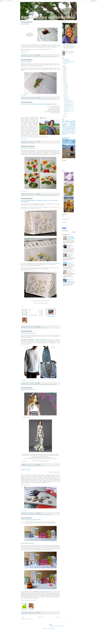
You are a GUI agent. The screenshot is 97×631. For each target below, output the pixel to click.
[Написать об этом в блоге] (36, 55)
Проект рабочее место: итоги (28, 333)
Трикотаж (68, 133)
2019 (64, 77)
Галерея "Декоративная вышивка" (68, 61)
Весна (63, 120)
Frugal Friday (41, 315)
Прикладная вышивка (66, 131)
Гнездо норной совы (51, 477)
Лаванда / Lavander (26, 61)
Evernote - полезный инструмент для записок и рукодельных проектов (39, 104)
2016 (64, 80)
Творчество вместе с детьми (37, 613)
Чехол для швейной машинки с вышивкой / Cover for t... (69, 105)
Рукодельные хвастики (51, 316)
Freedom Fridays (24, 315)
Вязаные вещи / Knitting (67, 126)
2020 (64, 76)
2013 (64, 116)
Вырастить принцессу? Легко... (29, 389)
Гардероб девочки (34, 465)
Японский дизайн (49, 195)
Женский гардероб (40, 465)
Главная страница (40, 617)
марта (65, 95)
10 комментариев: (31, 464)
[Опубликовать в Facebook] (38, 55)
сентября (65, 87)
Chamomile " (52, 267)
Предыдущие (57, 617)
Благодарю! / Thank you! (29, 56)
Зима (63, 130)
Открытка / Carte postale (47, 56)
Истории (67, 130)
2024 (64, 70)
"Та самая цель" (29, 337)
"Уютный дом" (24, 323)
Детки (24, 613)
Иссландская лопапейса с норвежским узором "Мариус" (70, 246)
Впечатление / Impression (27, 384)
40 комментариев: (31, 193)
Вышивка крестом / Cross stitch (38, 56)
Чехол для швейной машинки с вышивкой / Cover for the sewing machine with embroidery (71, 237)
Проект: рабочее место (51, 384)
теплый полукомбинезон (54, 340)
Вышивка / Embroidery (27, 195)
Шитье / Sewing (33, 327)
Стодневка (64, 133)
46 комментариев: (31, 326)
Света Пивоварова (70, 51)
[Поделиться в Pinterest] (39, 55)
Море (72, 130)
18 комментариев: (31, 141)
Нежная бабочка (25, 24)
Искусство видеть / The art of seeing (45, 514)
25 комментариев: (31, 97)
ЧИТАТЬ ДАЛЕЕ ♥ (24, 52)
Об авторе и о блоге (66, 60)
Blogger (53, 628)
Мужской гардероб (45, 384)
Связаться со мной (66, 62)
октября (65, 85)
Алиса (25, 56)
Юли (48, 44)
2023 (64, 72)
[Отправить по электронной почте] (35, 55)
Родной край (73, 132)
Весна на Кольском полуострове (70, 263)
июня (65, 91)
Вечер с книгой (70, 120)
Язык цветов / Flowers (43, 195)
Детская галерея (24, 609)
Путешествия (67, 132)
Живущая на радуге (48, 591)
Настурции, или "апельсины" (28, 148)
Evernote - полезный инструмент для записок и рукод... (69, 101)
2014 (64, 115)
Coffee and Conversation (33, 315)
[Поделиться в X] (37, 55)
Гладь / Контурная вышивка (35, 195)
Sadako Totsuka (54, 195)
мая (65, 92)
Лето (70, 130)
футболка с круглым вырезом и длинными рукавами (40, 340)
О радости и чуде (25, 469)
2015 (64, 81)
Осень (74, 130)
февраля (65, 96)
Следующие (23, 617)
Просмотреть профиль (69, 53)
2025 (64, 69)
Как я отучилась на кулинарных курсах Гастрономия (70, 254)
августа (65, 88)
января (65, 113)
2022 (64, 73)
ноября (65, 84)
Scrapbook (53, 56)
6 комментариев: (31, 612)
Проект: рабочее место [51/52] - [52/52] (31, 519)
